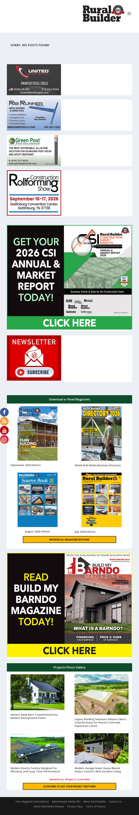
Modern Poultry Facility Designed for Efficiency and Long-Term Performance (35, 769)
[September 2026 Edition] (38, 433)
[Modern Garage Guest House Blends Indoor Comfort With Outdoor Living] (102, 748)
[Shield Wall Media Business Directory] (101, 434)
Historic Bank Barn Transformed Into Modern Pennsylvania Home (34, 716)
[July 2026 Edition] (101, 500)
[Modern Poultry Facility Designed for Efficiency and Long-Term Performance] (37, 748)
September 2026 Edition (25, 465)
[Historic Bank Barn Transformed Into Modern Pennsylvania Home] (37, 692)
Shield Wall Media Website (49, 806)
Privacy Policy (75, 806)
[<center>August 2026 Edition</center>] (38, 500)
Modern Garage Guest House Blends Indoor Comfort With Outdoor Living (98, 769)
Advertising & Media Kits (66, 801)
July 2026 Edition (85, 531)
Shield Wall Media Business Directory (98, 465)
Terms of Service (96, 806)
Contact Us (115, 801)
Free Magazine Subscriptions (32, 801)
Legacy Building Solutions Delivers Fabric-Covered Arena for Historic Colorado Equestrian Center (101, 722)
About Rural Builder (94, 801)
